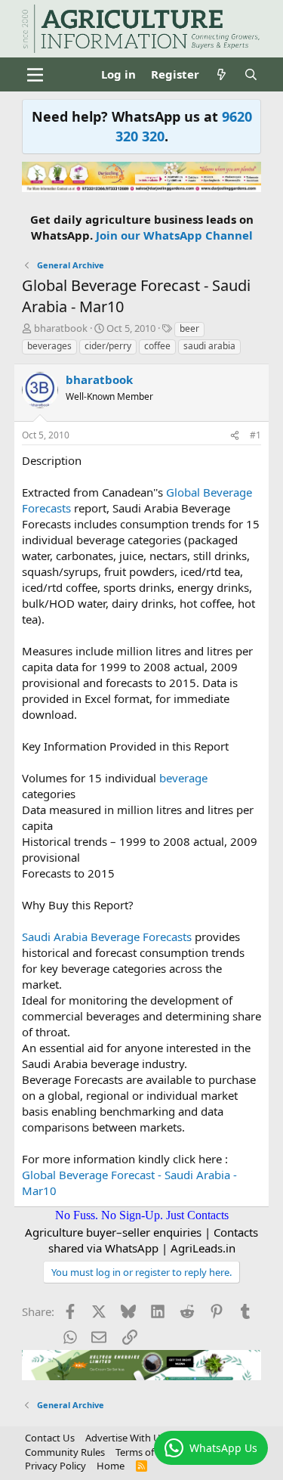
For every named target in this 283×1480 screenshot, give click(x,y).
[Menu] (35, 75)
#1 (255, 435)
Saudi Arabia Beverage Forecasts (107, 936)
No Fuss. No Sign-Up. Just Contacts (142, 1215)
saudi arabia (209, 345)
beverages (49, 345)
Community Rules (65, 1452)
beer (189, 328)
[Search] (251, 74)
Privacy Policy (55, 1465)
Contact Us (50, 1437)
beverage (183, 777)
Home (111, 1465)
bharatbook (61, 328)
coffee (157, 345)
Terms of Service (151, 1452)
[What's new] (221, 74)
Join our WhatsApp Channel (174, 235)
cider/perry (108, 345)
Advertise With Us (125, 1437)
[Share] (235, 435)
